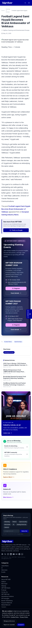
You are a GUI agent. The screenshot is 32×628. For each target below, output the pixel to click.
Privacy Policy (24, 617)
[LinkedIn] (11, 554)
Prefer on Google (17, 230)
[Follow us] (25, 2)
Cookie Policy (15, 617)
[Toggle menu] (29, 2)
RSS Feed (4, 583)
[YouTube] (14, 554)
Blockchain (7, 524)
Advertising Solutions (7, 596)
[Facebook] (2, 554)
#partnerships (18, 341)
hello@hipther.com (6, 558)
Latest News (5, 565)
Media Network (5, 605)
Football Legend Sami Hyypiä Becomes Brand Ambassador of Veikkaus (15, 209)
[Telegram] (19, 554)
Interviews (4, 570)
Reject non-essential (9, 624)
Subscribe (24, 531)
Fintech (14, 521)
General (6, 527)
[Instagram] (8, 554)
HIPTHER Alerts (5, 588)
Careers (3, 607)
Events (3, 572)
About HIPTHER (5, 579)
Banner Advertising (7, 600)
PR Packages (5, 598)
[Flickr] (16, 554)
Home (3, 10)
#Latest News (8, 341)
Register (17, 288)
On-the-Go (4, 592)
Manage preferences (9, 621)
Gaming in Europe (8, 10)
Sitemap (3, 586)
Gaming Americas (21, 524)
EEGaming (7, 521)
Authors (3, 581)
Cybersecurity (23, 521)
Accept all (20, 624)
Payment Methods (6, 602)
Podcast (3, 590)
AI (13, 524)
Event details (15, 293)
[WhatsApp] (22, 554)
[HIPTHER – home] (7, 2)
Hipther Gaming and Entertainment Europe (16, 30)
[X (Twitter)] (5, 554)
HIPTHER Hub (5, 594)
